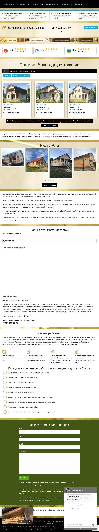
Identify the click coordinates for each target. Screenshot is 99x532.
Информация (65, 4)
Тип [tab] (6, 71)
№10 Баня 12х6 (74, 104)
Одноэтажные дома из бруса (32, 121)
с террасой (7, 75)
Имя (20, 428)
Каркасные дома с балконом (51, 121)
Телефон (21, 436)
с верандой (26, 75)
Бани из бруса (38, 4)
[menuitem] (9, 4)
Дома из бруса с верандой (14, 121)
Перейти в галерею (49, 185)
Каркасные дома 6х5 (68, 121)
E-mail (21, 444)
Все (34, 71)
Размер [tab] (15, 71)
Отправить (23, 477)
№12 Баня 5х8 (41, 104)
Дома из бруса (8, 4)
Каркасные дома (23, 4)
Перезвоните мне (90, 27)
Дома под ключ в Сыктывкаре (25, 27)
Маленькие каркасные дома (84, 121)
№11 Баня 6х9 (8, 104)
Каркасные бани (52, 4)
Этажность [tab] (25, 71)
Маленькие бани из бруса (49, 125)
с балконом (16, 75)
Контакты (78, 4)
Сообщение (22, 452)
